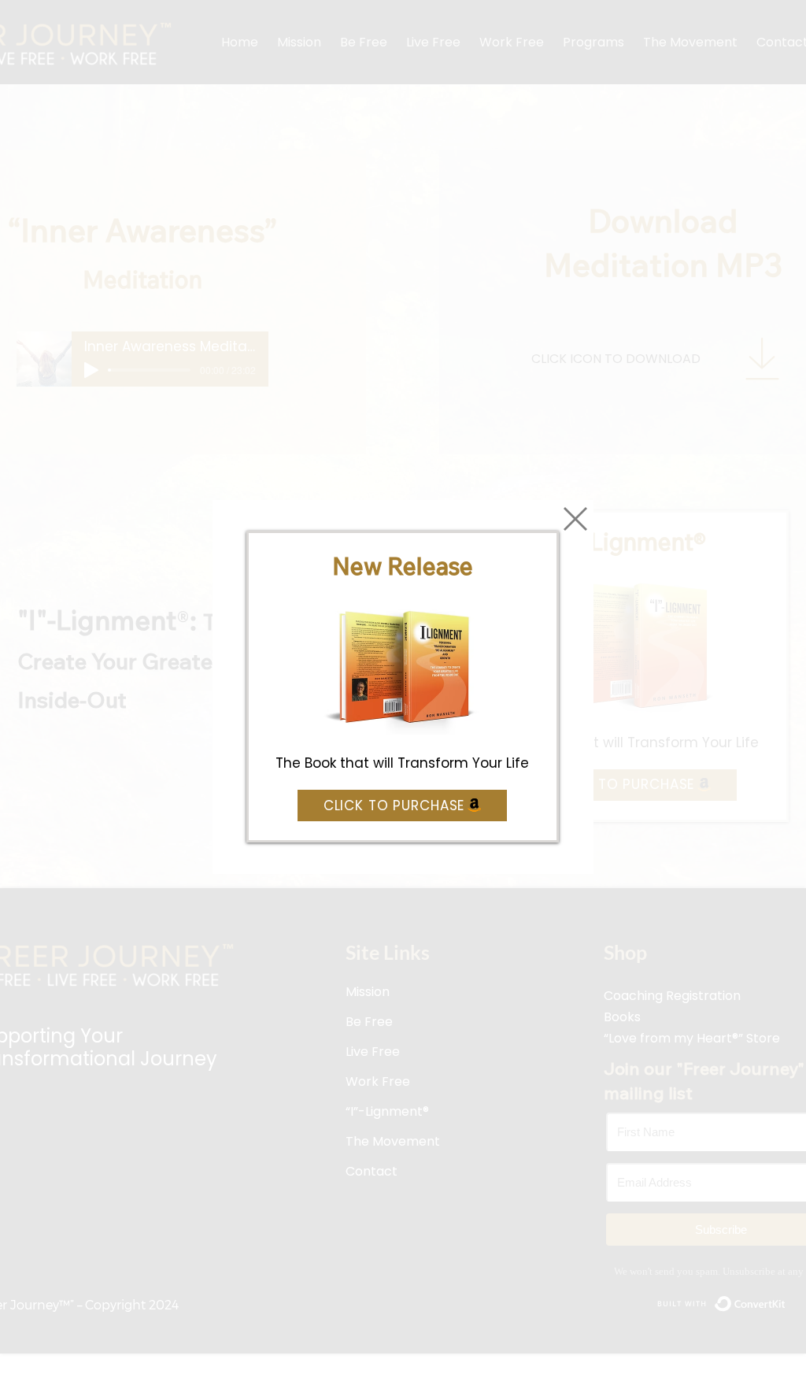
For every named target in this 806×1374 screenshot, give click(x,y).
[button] (575, 519)
